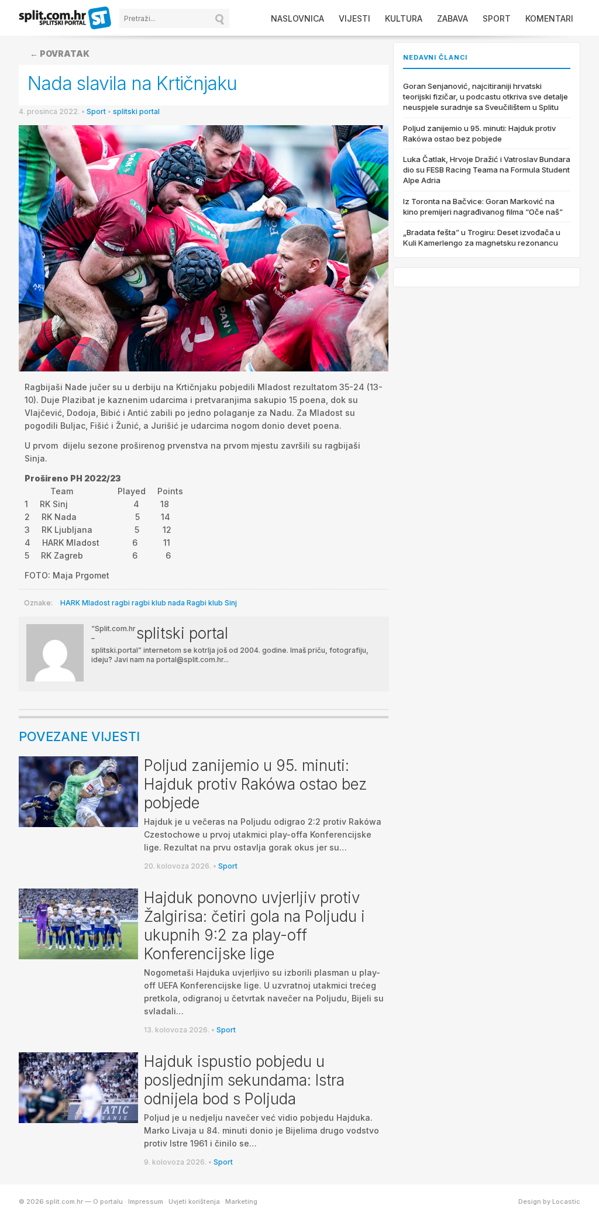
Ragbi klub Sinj (212, 602)
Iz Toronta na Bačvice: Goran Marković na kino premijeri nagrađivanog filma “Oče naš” (483, 206)
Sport (497, 18)
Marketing (241, 1201)
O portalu (108, 1201)
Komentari (549, 18)
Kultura (403, 18)
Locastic (566, 1201)
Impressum (145, 1201)
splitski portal (136, 111)
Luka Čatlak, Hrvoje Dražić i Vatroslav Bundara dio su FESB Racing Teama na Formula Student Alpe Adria (486, 169)
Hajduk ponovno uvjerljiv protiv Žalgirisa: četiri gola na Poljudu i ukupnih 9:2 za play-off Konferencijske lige (254, 926)
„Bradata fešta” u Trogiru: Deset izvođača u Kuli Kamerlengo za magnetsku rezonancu (481, 237)
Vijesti (354, 18)
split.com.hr (65, 18)
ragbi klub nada (158, 602)
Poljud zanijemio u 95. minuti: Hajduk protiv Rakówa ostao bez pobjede (255, 784)
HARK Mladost (85, 602)
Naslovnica (297, 18)
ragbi (121, 602)
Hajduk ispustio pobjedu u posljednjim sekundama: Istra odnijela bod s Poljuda (244, 1080)
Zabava (452, 18)
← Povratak (59, 53)
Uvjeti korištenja (194, 1201)
